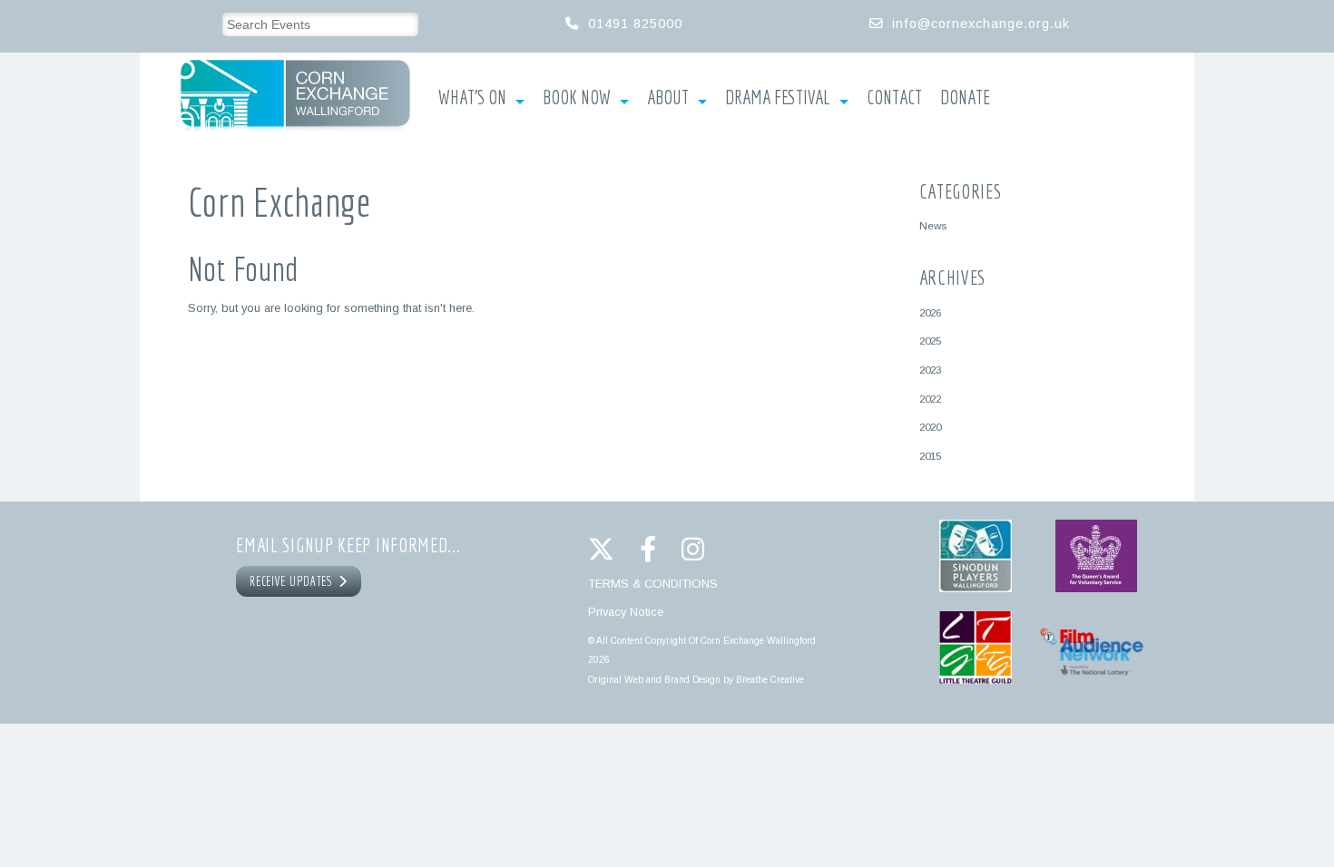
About (668, 98)
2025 (930, 340)
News (933, 225)
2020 (930, 427)
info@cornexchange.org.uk (981, 23)
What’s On (472, 98)
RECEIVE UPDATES (294, 581)
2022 (930, 398)
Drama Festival (777, 98)
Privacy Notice (625, 612)
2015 (930, 456)
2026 (930, 312)
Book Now (577, 98)
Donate (965, 98)
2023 (930, 369)
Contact (894, 98)
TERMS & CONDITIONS (653, 583)
